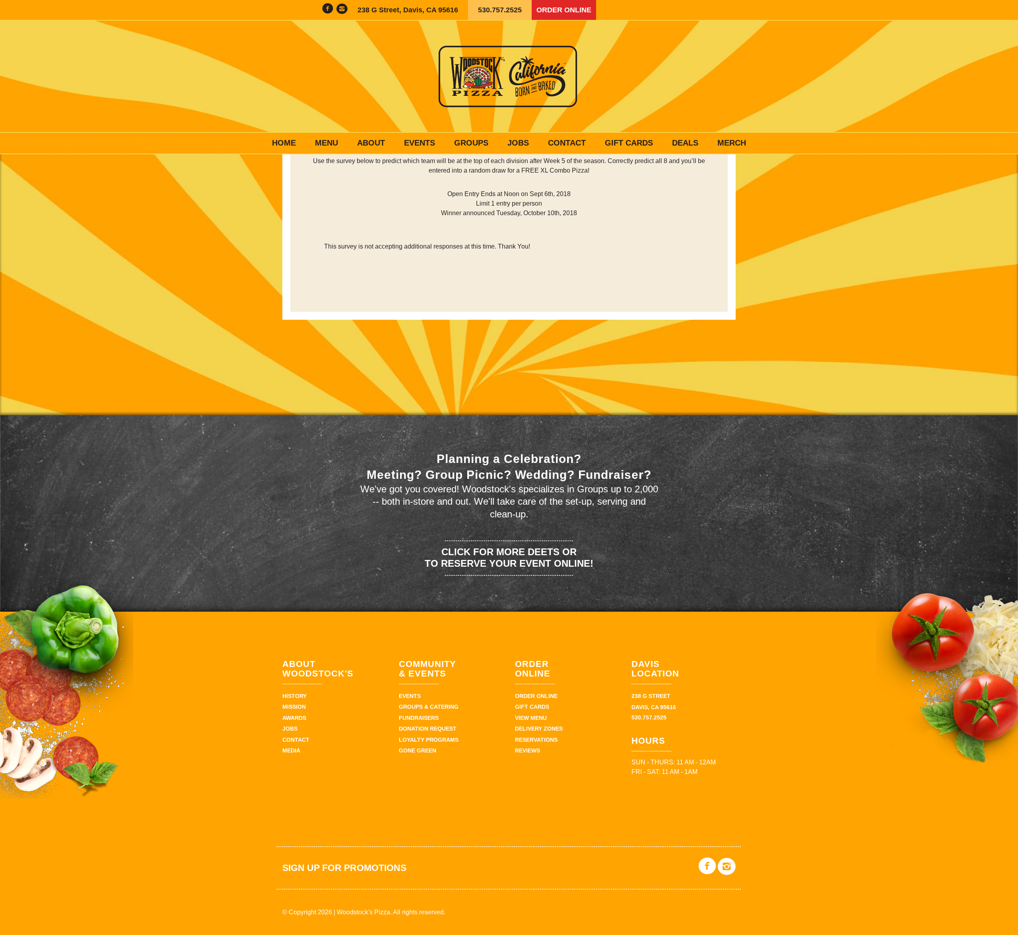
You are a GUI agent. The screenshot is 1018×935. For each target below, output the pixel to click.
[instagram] (342, 10)
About (371, 142)
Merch (731, 142)
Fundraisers (419, 718)
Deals (685, 142)
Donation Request (428, 728)
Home (284, 142)
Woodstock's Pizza (509, 76)
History (294, 696)
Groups (471, 142)
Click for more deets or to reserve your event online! (509, 557)
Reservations (536, 740)
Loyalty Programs (428, 740)
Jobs (518, 142)
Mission (294, 707)
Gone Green (417, 750)
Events (419, 142)
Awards (294, 718)
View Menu (531, 718)
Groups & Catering (428, 707)
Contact (567, 142)
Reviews (527, 750)
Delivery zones (539, 728)
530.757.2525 (500, 10)
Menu (326, 142)
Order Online (563, 10)
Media (291, 750)
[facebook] (327, 10)
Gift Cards (629, 142)
